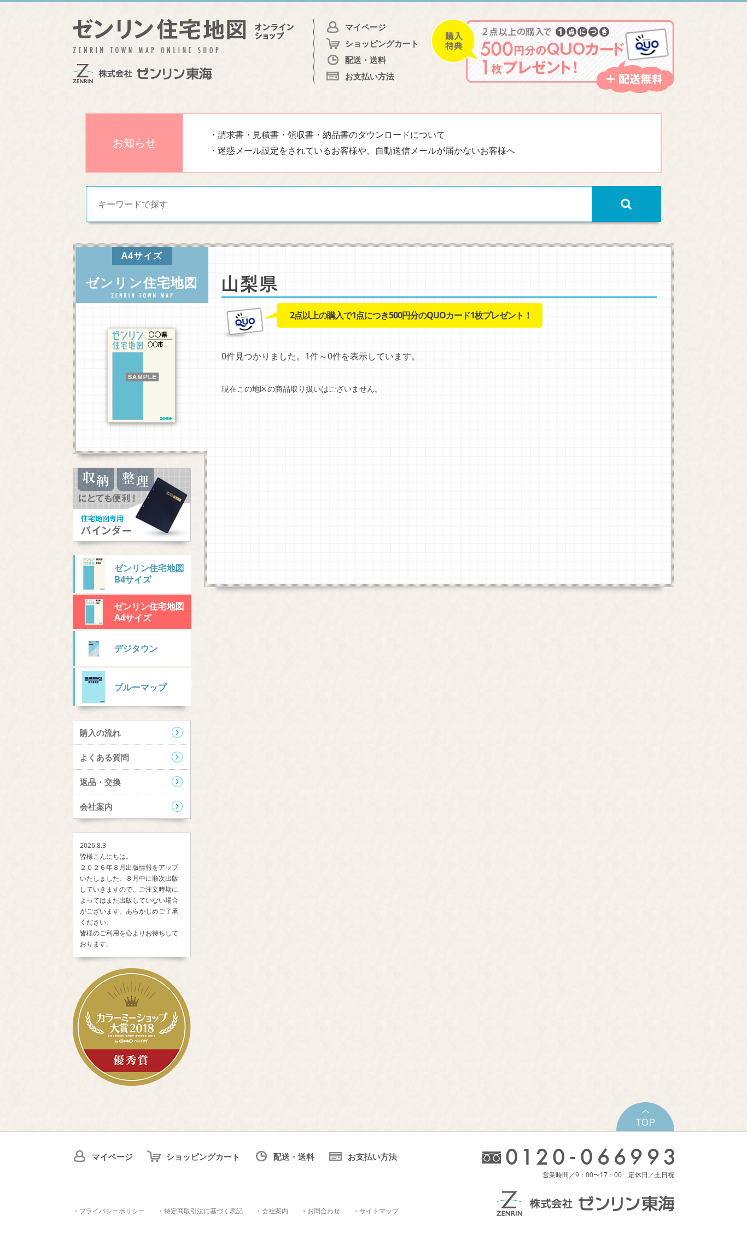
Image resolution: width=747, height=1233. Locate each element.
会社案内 (96, 806)
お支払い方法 (369, 76)
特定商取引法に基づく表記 (203, 1210)
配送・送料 (365, 59)
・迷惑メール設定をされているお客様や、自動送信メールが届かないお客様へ (362, 150)
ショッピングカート (382, 43)
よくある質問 (104, 757)
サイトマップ (379, 1210)
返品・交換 (100, 781)
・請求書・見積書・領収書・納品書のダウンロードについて (327, 135)
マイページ (365, 26)
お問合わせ (323, 1210)
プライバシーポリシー (112, 1210)
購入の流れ (100, 732)
